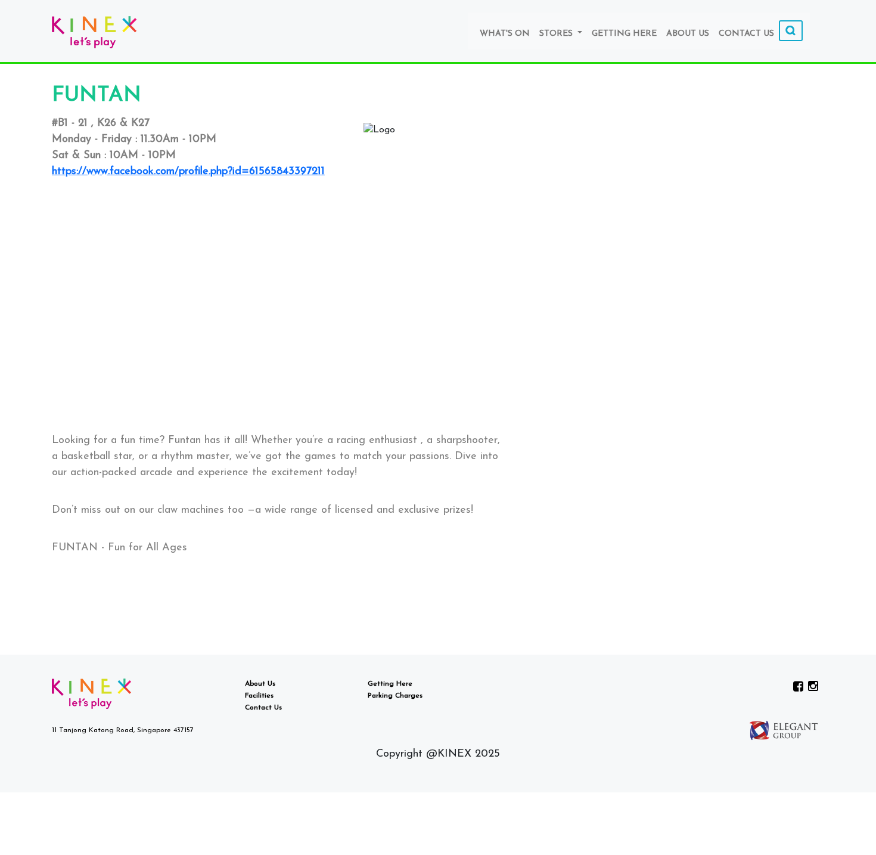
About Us (687, 33)
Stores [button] (557, 33)
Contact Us (746, 33)
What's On (505, 33)
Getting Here (624, 33)
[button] (279, 407)
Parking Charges (395, 695)
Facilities (259, 695)
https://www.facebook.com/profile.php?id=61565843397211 (188, 171)
